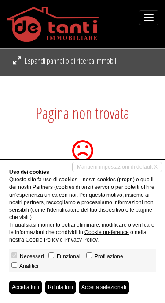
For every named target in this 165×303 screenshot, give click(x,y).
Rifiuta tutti (60, 287)
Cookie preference (106, 232)
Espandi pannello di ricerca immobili (70, 60)
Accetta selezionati (103, 287)
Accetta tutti (25, 287)
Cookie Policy (42, 240)
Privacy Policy (80, 240)
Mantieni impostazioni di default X (117, 167)
